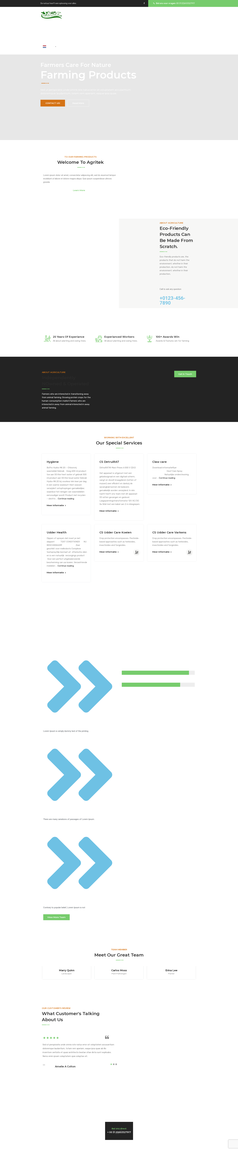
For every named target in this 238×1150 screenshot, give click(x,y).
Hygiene (53, 461)
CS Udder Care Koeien (115, 532)
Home (46, 30)
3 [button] (116, 1064)
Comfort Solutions (118, 1145)
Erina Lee (171, 970)
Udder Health (57, 532)
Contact (166, 30)
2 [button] (113, 1064)
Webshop (182, 30)
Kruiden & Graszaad (104, 30)
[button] (80, 190)
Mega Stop (150, 30)
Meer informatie (55, 505)
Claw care (159, 461)
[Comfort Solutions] (51, 15)
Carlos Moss (119, 970)
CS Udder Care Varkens (169, 532)
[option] (66, 973)
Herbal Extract (130, 30)
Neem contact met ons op (63, 1128)
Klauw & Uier (80, 30)
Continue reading (66, 498)
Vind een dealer (162, 1128)
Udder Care (60, 30)
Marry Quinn (67, 970)
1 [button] (111, 1064)
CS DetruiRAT (109, 461)
